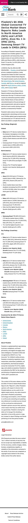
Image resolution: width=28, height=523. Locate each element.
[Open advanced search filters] (21, 14)
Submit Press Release (14, 517)
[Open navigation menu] (2, 14)
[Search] (18, 14)
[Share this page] (26, 14)
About (6, 513)
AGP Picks (4, 2)
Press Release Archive (16, 513)
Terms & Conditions (14, 520)
